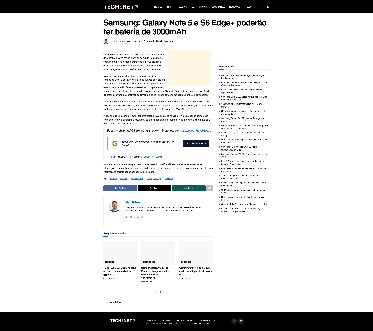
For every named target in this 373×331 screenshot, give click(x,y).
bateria (113, 178)
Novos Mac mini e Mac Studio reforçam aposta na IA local (244, 198)
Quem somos (152, 320)
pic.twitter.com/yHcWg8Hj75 (193, 130)
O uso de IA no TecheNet (198, 323)
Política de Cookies (177, 323)
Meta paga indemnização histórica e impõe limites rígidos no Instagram (244, 84)
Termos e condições (184, 320)
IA (193, 6)
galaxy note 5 (137, 178)
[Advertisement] (189, 68)
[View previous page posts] (155, 292)
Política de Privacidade (156, 323)
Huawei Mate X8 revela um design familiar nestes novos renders (244, 112)
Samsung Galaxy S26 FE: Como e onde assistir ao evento (244, 155)
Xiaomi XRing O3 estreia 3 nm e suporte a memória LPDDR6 (240, 177)
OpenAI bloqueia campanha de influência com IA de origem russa (243, 184)
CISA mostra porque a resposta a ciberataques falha (243, 191)
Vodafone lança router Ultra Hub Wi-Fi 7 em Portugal (241, 105)
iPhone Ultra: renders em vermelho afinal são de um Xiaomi (243, 170)
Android (151, 41)
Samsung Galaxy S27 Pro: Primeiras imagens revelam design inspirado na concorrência (155, 272)
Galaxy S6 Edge (154, 178)
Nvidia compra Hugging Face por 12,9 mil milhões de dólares (244, 141)
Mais (249, 6)
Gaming (183, 6)
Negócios (234, 6)
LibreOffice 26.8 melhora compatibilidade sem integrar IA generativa (242, 163)
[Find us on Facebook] (234, 321)
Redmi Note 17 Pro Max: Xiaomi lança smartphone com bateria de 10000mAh (244, 127)
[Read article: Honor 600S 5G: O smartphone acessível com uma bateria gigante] (120, 253)
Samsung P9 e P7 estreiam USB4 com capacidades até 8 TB (239, 148)
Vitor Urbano (120, 41)
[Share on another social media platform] (209, 188)
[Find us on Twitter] (241, 321)
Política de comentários (206, 320)
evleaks (123, 178)
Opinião (202, 6)
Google (186, 262)
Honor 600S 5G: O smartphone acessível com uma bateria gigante (119, 271)
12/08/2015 (137, 41)
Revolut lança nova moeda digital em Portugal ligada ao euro (242, 77)
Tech (169, 6)
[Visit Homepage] (120, 7)
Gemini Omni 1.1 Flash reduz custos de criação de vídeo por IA (195, 271)
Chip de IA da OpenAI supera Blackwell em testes (244, 204)
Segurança (218, 6)
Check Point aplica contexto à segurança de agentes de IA (241, 91)
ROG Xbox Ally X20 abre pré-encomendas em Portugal (242, 134)
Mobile (158, 6)
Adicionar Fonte (196, 143)
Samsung (169, 41)
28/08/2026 (109, 278)
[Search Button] (268, 6)
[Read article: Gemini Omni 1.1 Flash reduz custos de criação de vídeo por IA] (196, 253)
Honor (109, 262)
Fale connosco (166, 320)
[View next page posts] (161, 292)
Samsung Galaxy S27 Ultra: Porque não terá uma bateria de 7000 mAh (244, 98)
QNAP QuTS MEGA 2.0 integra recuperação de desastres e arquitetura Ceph (243, 210)
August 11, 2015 (152, 156)
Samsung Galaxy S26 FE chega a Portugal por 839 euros (245, 120)
